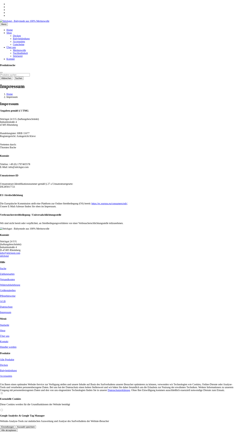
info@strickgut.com (10, 253)
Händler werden (8, 347)
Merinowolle (19, 50)
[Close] (1, 72)
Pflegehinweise (7, 296)
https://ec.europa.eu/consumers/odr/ (109, 203)
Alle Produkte (7, 359)
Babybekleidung (21, 38)
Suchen (18, 78)
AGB (3, 301)
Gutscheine (18, 44)
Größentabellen (8, 290)
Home (9, 30)
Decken (17, 35)
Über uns (11, 47)
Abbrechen (6, 78)
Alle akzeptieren (8, 430)
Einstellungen (7, 427)
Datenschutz (6, 306)
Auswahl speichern (26, 427)
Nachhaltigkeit (20, 53)
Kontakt (10, 59)
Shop (9, 32)
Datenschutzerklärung (119, 390)
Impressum (5, 312)
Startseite (4, 325)
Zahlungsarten (7, 274)
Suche (3, 268)
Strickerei (18, 56)
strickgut (4, 256)
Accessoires (19, 41)
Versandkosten (7, 279)
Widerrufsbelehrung (10, 285)
